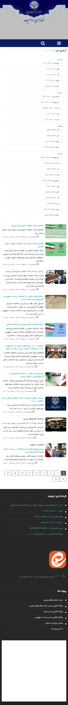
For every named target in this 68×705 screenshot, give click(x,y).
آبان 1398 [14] (52, 192)
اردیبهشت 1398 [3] (50, 157)
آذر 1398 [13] (52, 198)
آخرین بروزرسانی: (37, 577)
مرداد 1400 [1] (52, 119)
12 (36, 473)
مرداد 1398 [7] (52, 174)
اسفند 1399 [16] (51, 147)
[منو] (58, 43)
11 (44, 473)
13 (29, 473)
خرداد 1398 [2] (52, 163)
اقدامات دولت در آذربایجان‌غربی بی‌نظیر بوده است (23, 423)
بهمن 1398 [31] (51, 209)
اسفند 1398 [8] (52, 215)
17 (63, 479)
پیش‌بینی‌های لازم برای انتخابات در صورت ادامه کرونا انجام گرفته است (24, 450)
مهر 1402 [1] (53, 69)
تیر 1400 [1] (53, 113)
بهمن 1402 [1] (52, 80)
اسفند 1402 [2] (52, 86)
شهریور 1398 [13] (50, 180)
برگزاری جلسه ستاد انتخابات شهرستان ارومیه (25, 271)
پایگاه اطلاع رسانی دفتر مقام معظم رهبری (46, 606)
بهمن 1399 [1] (52, 141)
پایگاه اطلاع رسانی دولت (53, 611)
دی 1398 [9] (53, 203)
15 (15, 473)
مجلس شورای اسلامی (54, 623)
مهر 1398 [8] (53, 186)
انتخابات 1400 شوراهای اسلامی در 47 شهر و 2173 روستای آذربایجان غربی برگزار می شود (24, 347)
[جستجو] (42, 43)
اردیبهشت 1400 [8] (50, 102)
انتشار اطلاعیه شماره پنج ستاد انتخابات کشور (25, 324)
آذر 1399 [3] (53, 130)
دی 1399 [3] (53, 135)
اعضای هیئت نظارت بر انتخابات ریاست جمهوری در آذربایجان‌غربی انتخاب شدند (23, 297)
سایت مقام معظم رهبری (53, 600)
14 (22, 473)
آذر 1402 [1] (53, 74)
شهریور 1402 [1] (51, 63)
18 (56, 479)
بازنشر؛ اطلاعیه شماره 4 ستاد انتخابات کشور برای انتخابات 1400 (23, 399)
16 (8, 473)
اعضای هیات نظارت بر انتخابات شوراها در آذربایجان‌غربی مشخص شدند (26, 375)
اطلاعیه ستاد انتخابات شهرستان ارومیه (28, 225)
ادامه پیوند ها (57, 629)
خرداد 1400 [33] (51, 108)
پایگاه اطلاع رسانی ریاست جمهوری (49, 617)
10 (51, 473)
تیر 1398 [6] (53, 169)
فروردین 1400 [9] (51, 96)
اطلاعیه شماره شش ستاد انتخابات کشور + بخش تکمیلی (24, 245)
